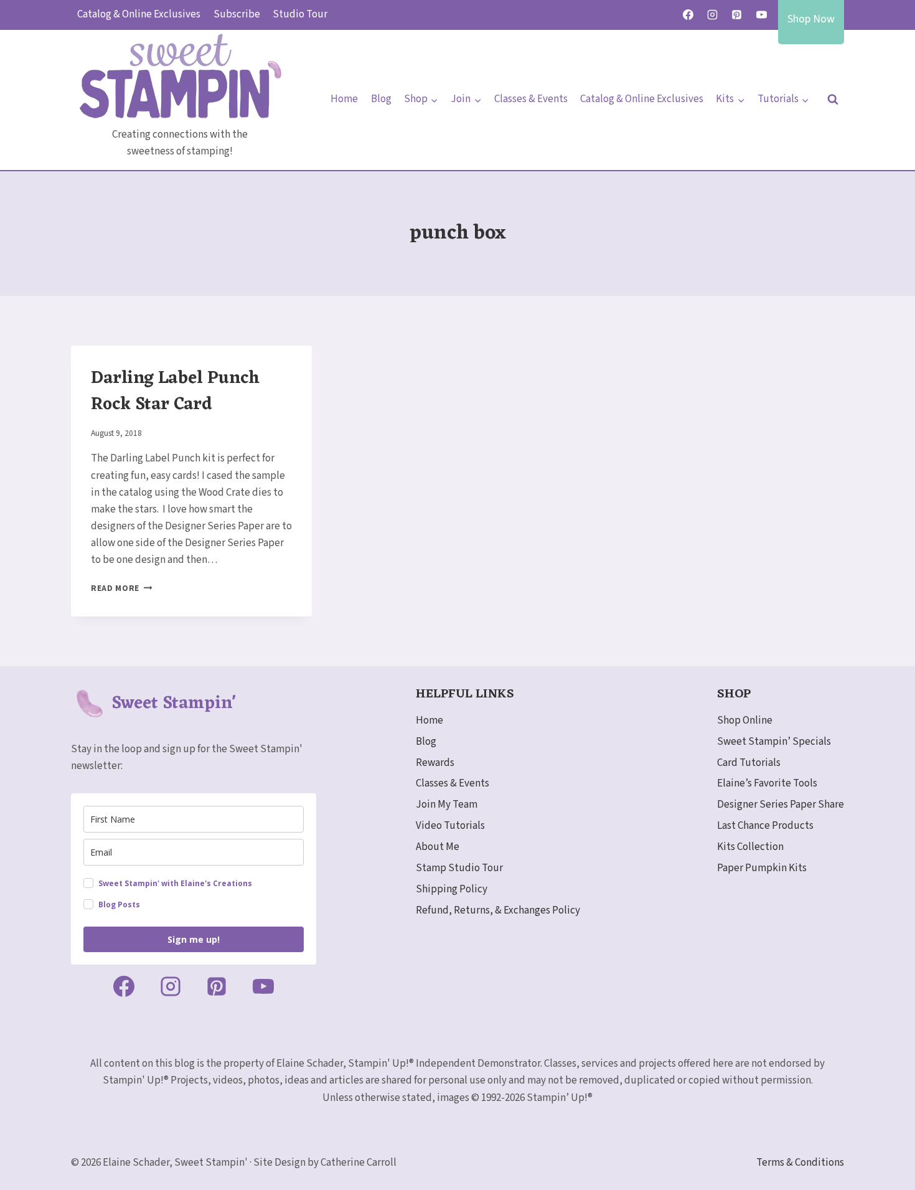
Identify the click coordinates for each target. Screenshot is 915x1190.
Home (344, 99)
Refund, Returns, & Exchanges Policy (498, 910)
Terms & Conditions (800, 1162)
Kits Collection (750, 846)
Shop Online (744, 720)
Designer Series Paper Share (780, 804)
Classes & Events (531, 99)
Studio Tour (300, 14)
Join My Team (446, 804)
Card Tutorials (749, 762)
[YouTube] (761, 15)
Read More (121, 588)
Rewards (435, 762)
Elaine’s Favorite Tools (767, 783)
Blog (381, 99)
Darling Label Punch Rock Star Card (175, 391)
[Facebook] (688, 15)
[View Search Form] (833, 99)
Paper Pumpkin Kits (762, 868)
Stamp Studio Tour (459, 868)
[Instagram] (712, 15)
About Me (437, 846)
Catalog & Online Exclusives (138, 14)
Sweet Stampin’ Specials (774, 741)
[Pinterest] (737, 15)
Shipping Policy (451, 889)
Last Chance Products (765, 825)
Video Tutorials (450, 825)
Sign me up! (193, 939)
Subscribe (237, 14)
